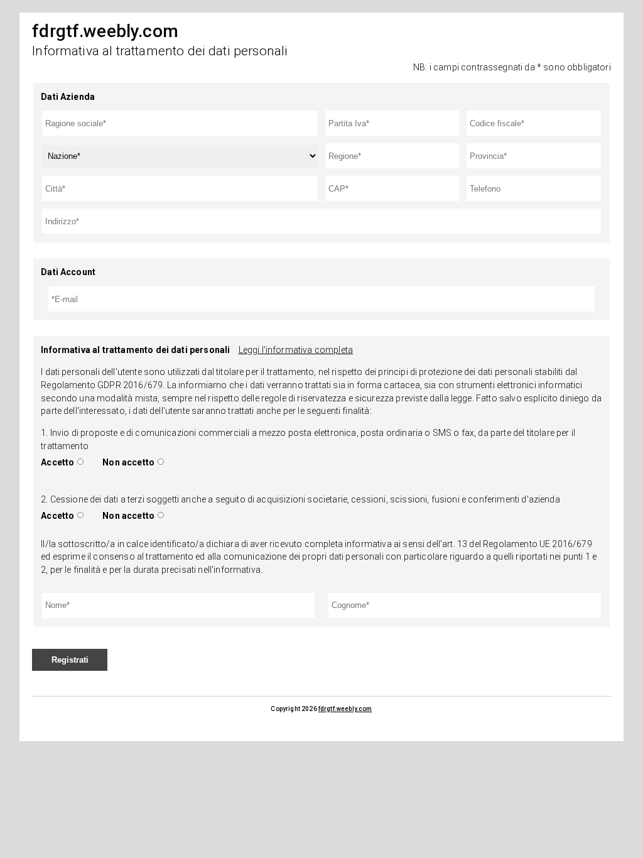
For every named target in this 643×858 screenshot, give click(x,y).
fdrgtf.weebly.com (345, 708)
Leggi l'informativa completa (296, 350)
